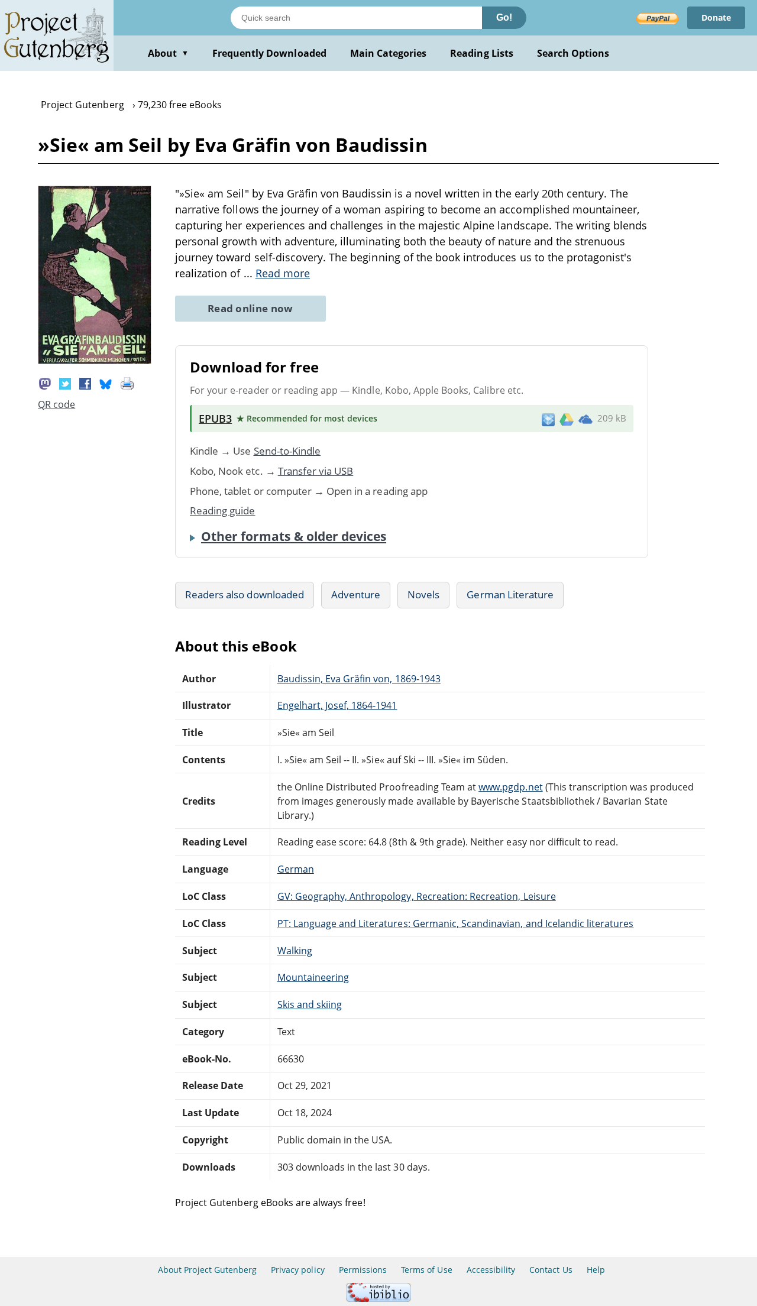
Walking (294, 950)
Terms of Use (426, 1269)
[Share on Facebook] (85, 382)
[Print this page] (127, 382)
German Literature (510, 594)
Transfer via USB (316, 471)
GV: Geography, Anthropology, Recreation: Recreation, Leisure (416, 896)
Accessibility (491, 1269)
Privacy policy (298, 1269)
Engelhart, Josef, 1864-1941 (337, 705)
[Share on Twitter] (65, 382)
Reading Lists (481, 53)
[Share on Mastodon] (45, 382)
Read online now (250, 308)
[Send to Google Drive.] (566, 418)
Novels (423, 594)
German (295, 869)
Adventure (355, 594)
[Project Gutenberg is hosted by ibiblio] (378, 1298)
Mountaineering (313, 977)
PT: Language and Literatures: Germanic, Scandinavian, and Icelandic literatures (455, 923)
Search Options (573, 53)
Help (596, 1269)
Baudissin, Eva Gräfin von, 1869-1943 (359, 678)
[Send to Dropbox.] (548, 418)
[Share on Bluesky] (105, 382)
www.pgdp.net (510, 786)
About (168, 53)
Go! (504, 17)
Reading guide (222, 510)
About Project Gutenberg (207, 1269)
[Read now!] (94, 360)
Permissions (363, 1269)
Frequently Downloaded (269, 53)
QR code (56, 404)
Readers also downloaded (244, 594)
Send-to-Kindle (287, 451)
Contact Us (550, 1269)
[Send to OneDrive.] (585, 418)
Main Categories (388, 53)
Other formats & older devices (293, 536)
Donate (716, 17)
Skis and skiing (309, 1004)
